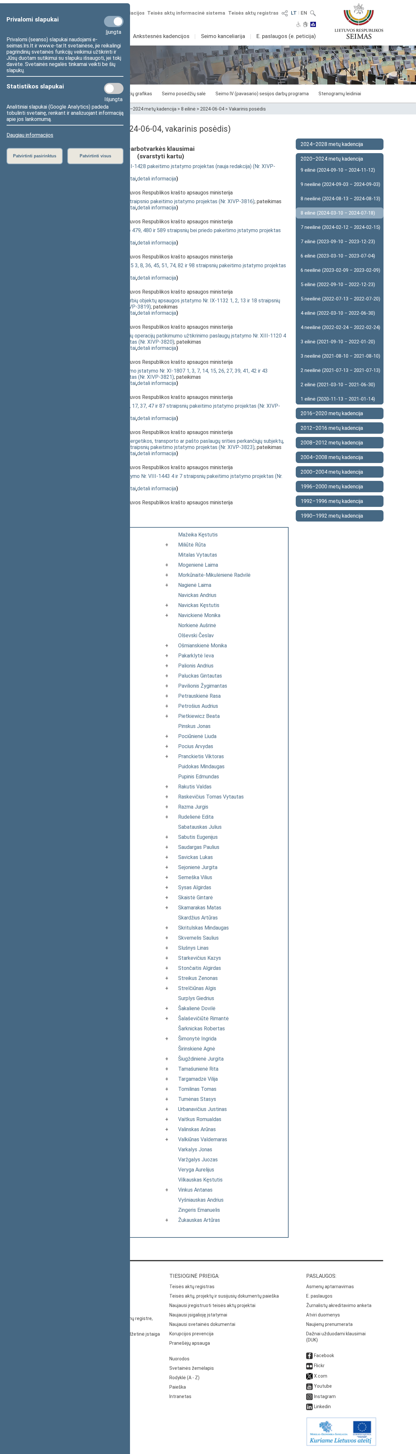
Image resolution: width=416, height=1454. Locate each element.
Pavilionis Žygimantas (202, 686)
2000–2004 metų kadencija (332, 472)
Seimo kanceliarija (223, 36)
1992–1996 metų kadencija (332, 501)
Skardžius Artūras (198, 918)
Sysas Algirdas (194, 887)
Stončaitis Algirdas (199, 968)
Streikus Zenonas (198, 978)
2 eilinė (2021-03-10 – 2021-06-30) (338, 385)
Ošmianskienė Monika (202, 645)
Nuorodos (179, 1358)
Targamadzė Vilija (198, 1079)
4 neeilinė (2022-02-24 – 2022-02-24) (340, 327)
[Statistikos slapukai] (114, 88)
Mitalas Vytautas (197, 555)
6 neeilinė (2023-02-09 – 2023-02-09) (340, 270)
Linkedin (322, 1406)
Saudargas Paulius (198, 847)
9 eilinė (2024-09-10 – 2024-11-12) (338, 170)
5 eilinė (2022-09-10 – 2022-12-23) (338, 284)
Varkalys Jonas (195, 1149)
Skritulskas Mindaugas (203, 928)
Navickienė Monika (199, 615)
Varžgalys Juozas (198, 1160)
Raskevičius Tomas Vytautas (211, 797)
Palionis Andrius (196, 666)
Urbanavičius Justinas (202, 1109)
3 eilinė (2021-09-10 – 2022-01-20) (338, 342)
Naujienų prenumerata (329, 1324)
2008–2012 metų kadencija (332, 443)
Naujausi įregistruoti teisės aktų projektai (212, 1305)
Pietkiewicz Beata (199, 716)
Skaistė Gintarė (195, 897)
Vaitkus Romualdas (199, 1119)
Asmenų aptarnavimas (330, 1286)
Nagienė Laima (194, 585)
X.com (320, 1376)
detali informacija (156, 179)
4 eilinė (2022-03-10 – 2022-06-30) (338, 313)
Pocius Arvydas (195, 746)
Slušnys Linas (193, 948)
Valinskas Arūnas (197, 1129)
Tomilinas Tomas (197, 1089)
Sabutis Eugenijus (198, 837)
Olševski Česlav (196, 635)
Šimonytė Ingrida (197, 1039)
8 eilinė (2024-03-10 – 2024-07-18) (338, 213)
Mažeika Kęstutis (198, 535)
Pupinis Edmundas (198, 776)
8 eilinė (188, 109)
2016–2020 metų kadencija (332, 413)
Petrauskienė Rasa (199, 696)
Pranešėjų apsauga (189, 1343)
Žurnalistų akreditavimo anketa (338, 1305)
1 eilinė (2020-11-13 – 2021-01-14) (338, 399)
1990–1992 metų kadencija (332, 516)
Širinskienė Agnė (196, 1049)
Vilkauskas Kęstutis (200, 1180)
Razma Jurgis (193, 807)
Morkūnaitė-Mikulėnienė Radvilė (214, 575)
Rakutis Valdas (195, 787)
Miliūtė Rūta (192, 545)
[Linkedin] (309, 1406)
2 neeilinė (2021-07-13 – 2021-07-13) (340, 370)
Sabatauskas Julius (200, 827)
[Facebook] (309, 1355)
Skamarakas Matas (199, 908)
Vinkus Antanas (195, 1190)
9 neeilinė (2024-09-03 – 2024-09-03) (340, 184)
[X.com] (309, 1376)
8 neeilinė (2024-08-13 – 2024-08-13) (340, 199)
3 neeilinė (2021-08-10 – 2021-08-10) (340, 356)
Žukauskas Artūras (199, 1220)
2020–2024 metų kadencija (148, 109)
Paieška (177, 1387)
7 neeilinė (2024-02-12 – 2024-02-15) (340, 227)
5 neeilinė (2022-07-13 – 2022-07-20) (340, 299)
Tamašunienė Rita (198, 1069)
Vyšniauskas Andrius (201, 1200)
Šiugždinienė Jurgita (201, 1059)
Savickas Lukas (195, 857)
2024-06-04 (212, 109)
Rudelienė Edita (196, 817)
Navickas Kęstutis (198, 605)
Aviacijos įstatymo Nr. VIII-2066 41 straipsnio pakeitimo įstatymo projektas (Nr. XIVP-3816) (150, 201)
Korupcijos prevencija (191, 1333)
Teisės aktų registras (253, 13)
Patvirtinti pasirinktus (34, 155)
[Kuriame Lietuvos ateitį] (341, 1444)
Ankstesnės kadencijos (161, 36)
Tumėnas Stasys (197, 1099)
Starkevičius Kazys (199, 958)
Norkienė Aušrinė (197, 625)
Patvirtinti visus (95, 155)
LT (294, 13)
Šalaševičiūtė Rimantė (203, 1018)
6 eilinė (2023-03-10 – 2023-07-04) (338, 256)
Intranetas (180, 1396)
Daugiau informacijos (29, 135)
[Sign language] (305, 25)
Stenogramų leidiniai (339, 93)
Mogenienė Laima (198, 565)
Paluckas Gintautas (200, 676)
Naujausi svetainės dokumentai (202, 1324)
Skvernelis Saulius (198, 938)
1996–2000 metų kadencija (332, 486)
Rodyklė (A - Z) (184, 1377)
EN (304, 13)
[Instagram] (309, 1396)
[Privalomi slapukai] (114, 21)
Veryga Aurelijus (196, 1170)
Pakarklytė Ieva (196, 656)
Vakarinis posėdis (247, 109)
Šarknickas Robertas (201, 1028)
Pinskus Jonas (194, 726)
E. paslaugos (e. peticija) (286, 36)
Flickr (319, 1365)
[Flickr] (309, 1365)
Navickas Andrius (197, 595)
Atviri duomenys (323, 1314)
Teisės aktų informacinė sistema (186, 13)
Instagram (325, 1396)
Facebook (324, 1355)
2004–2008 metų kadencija (332, 457)
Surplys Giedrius (196, 998)
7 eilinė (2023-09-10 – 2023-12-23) (338, 242)
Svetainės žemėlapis (191, 1368)
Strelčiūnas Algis (197, 988)
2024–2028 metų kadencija (332, 144)
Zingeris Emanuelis (199, 1210)
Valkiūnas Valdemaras (202, 1139)
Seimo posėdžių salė (184, 93)
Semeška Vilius (195, 877)
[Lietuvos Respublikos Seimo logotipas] (359, 21)
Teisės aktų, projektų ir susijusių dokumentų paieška (224, 1296)
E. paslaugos (319, 1296)
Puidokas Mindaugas (201, 766)
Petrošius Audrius (198, 706)
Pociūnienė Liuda (197, 736)
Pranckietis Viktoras (201, 756)
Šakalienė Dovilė (196, 1008)
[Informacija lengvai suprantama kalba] (313, 25)
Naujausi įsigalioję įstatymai (198, 1314)
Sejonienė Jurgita (197, 867)
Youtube (323, 1386)
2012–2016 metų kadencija (332, 428)
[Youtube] (309, 1386)
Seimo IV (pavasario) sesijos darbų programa (262, 93)
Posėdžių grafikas (133, 93)
